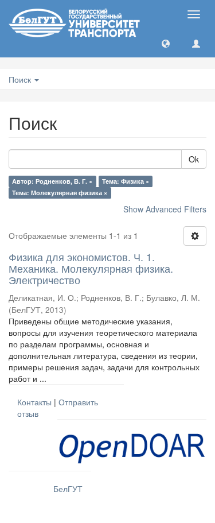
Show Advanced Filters (164, 209)
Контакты (34, 402)
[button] (165, 43)
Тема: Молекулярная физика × (59, 192)
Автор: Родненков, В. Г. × (52, 181)
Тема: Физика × (125, 181)
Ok (194, 159)
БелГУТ (68, 488)
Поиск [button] (21, 79)
